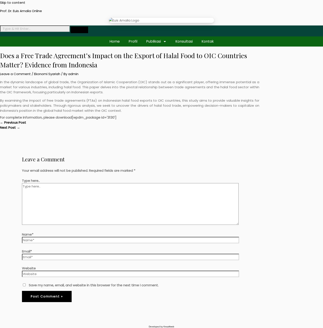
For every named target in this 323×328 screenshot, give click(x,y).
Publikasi (153, 41)
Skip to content (12, 2)
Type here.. (31, 180)
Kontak (207, 41)
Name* (27, 234)
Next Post (10, 127)
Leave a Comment (15, 74)
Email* (27, 251)
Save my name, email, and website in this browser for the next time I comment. (94, 285)
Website (29, 268)
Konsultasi (184, 41)
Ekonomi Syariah (47, 74)
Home (114, 41)
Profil (133, 41)
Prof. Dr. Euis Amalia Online (21, 11)
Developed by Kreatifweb (161, 326)
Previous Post (13, 122)
